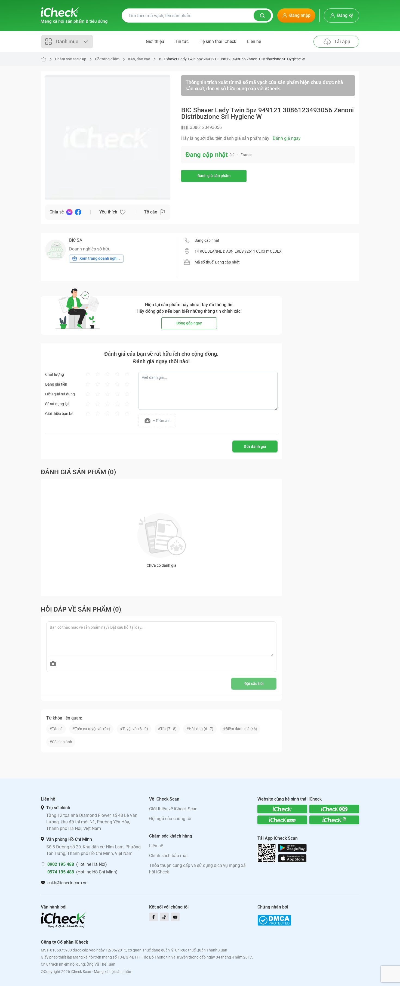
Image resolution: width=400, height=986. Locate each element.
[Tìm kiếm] (262, 15)
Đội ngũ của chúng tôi (170, 818)
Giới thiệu (155, 41)
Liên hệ (254, 41)
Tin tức (182, 41)
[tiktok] (164, 917)
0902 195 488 (60, 864)
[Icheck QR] (334, 809)
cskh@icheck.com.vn (67, 882)
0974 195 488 (60, 872)
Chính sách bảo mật (168, 855)
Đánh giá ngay (287, 138)
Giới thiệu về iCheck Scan (173, 808)
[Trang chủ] (74, 15)
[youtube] (175, 917)
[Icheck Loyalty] (334, 820)
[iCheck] (282, 809)
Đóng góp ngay (189, 323)
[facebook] (153, 917)
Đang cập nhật (207, 240)
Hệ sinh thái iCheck (217, 41)
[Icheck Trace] (282, 820)
